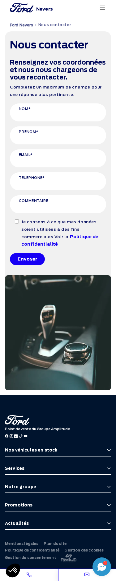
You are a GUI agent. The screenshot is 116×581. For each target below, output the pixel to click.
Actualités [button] (17, 523)
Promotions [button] (19, 505)
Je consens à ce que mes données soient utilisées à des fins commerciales (60, 233)
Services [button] (14, 468)
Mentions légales (22, 544)
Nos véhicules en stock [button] (31, 450)
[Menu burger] (102, 8)
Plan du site (55, 544)
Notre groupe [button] (20, 486)
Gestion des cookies (84, 550)
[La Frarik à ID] (68, 558)
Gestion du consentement (30, 558)
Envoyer (27, 258)
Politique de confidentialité (32, 550)
